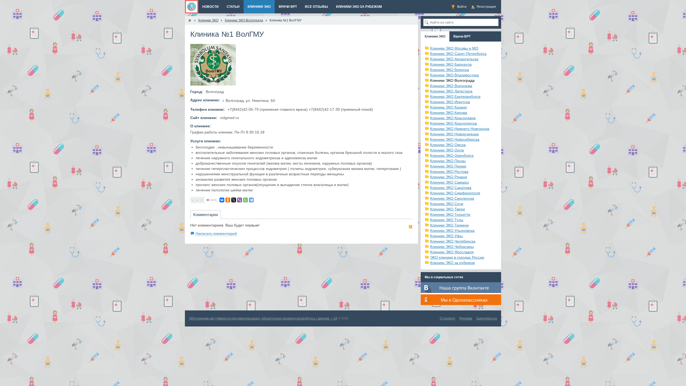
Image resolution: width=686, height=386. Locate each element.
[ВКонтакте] (221, 200)
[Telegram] (251, 200)
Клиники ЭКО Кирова (448, 112)
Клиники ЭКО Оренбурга (452, 155)
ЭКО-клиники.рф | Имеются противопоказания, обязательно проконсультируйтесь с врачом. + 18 (263, 318)
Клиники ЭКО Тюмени (449, 225)
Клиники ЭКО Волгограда (452, 80)
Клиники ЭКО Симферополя (455, 193)
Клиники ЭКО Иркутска (450, 102)
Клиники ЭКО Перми (448, 166)
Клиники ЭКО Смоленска (452, 198)
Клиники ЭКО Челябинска (452, 241)
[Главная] (190, 20)
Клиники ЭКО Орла (447, 150)
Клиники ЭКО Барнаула (451, 64)
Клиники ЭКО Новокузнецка (454, 134)
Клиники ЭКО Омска (448, 145)
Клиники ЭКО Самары (449, 182)
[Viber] (239, 200)
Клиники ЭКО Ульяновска (452, 230)
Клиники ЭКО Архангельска (454, 59)
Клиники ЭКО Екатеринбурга (455, 96)
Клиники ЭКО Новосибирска (454, 139)
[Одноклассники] (227, 200)
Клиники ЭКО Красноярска (453, 123)
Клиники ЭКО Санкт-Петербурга (458, 53)
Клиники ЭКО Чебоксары (452, 246)
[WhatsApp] (245, 200)
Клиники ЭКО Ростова (449, 171)
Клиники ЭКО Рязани (448, 177)
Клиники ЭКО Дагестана (451, 91)
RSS (410, 227)
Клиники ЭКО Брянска (449, 70)
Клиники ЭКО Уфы (446, 236)
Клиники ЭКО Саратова (450, 187)
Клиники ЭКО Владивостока (454, 75)
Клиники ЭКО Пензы (448, 161)
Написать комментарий (216, 233)
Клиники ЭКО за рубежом (452, 263)
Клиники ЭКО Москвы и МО (454, 48)
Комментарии (205, 214)
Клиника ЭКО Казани (448, 107)
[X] (233, 200)
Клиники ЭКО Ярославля (452, 252)
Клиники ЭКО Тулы (446, 220)
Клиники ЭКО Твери (447, 209)
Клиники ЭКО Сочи (446, 204)
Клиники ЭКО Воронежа (451, 86)
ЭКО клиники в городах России (457, 257)
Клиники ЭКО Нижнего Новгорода (459, 129)
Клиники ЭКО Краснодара (453, 118)
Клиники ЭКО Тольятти (450, 214)
